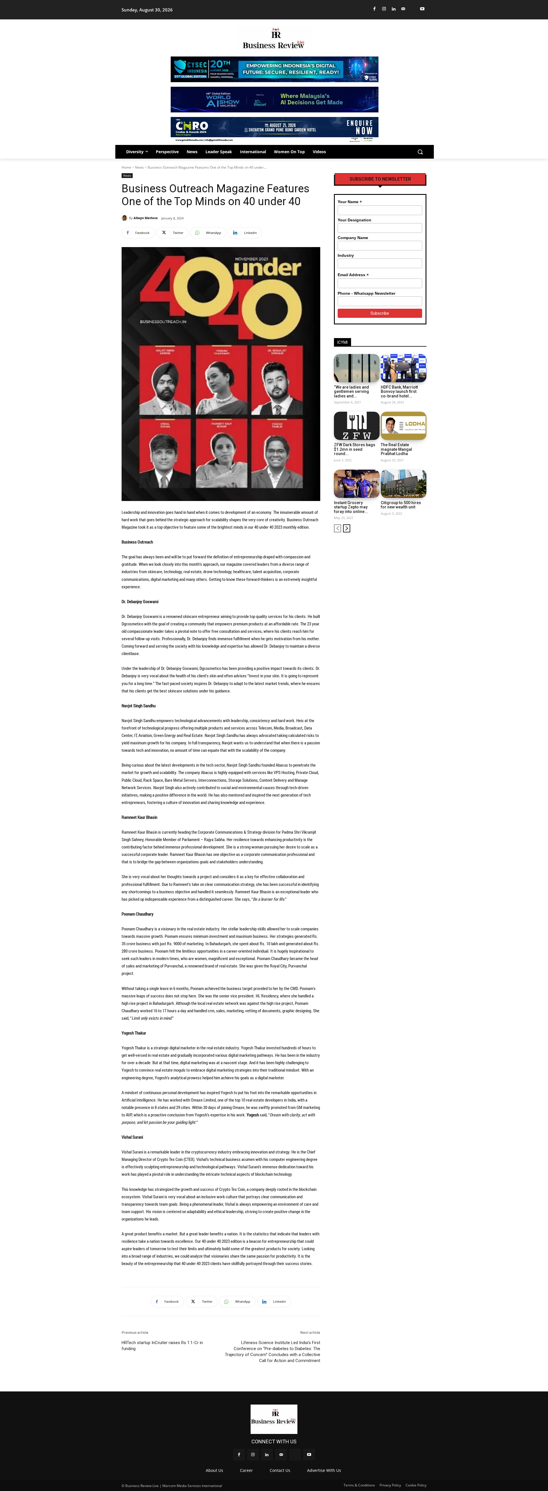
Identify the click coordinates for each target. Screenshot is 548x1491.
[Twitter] (413, 9)
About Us (214, 1470)
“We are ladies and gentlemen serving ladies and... (351, 391)
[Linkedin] (394, 9)
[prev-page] (337, 528)
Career (246, 1470)
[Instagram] (384, 9)
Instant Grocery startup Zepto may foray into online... (351, 507)
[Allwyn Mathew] (125, 218)
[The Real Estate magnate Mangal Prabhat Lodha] (403, 426)
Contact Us (280, 1470)
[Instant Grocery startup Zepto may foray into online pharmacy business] (357, 484)
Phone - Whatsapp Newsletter (366, 293)
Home (126, 167)
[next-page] (346, 528)
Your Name (350, 202)
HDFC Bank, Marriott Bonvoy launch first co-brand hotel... (399, 391)
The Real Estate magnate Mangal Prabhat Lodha (396, 449)
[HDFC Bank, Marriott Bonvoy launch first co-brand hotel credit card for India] (403, 368)
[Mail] (403, 9)
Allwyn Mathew (146, 218)
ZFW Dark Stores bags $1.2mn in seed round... (354, 449)
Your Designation (354, 220)
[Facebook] (374, 9)
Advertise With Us (324, 1470)
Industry (346, 255)
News (139, 167)
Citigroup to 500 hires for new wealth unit (401, 504)
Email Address (353, 275)
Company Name (353, 237)
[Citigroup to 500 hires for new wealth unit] (403, 484)
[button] (420, 152)
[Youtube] (422, 9)
